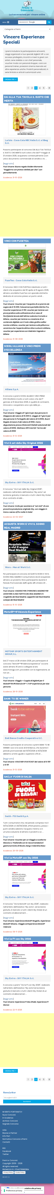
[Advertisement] (27, 209)
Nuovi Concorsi (9, 1115)
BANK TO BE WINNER (16, 698)
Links (5, 1130)
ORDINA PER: (10, 79)
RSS (4, 1148)
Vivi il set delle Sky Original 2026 (23, 443)
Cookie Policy (19, 1172)
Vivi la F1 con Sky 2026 (17, 938)
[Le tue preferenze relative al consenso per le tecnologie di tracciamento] (13, 1190)
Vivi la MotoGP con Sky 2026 (21, 857)
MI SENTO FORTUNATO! (12, 1112)
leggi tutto (8, 163)
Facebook (7, 1151)
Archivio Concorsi (10, 1121)
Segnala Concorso (11, 1124)
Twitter (6, 1154)
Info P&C (6, 1136)
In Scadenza (8, 1118)
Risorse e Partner (10, 1133)
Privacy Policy (8, 1172)
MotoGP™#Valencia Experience (22, 611)
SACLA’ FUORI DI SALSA (18, 776)
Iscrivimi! (27, 1101)
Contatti (6, 1142)
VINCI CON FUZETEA (16, 241)
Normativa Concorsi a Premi (15, 1139)
